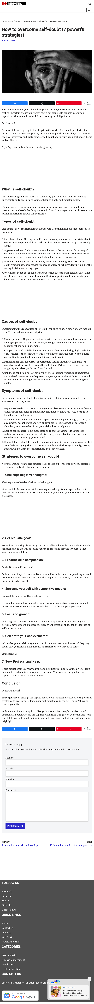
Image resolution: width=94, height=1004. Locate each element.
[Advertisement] (47, 170)
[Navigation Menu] (89, 10)
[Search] (89, 3)
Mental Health (15, 21)
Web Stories (8, 937)
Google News (9, 910)
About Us (6, 932)
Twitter (6, 900)
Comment (12, 790)
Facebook (7, 891)
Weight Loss (8, 964)
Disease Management (13, 960)
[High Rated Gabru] (14, 4)
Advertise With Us (11, 941)
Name (10, 757)
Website (10, 779)
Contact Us (7, 928)
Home (4, 21)
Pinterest (7, 896)
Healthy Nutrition (11, 969)
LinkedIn (6, 905)
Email (10, 768)
